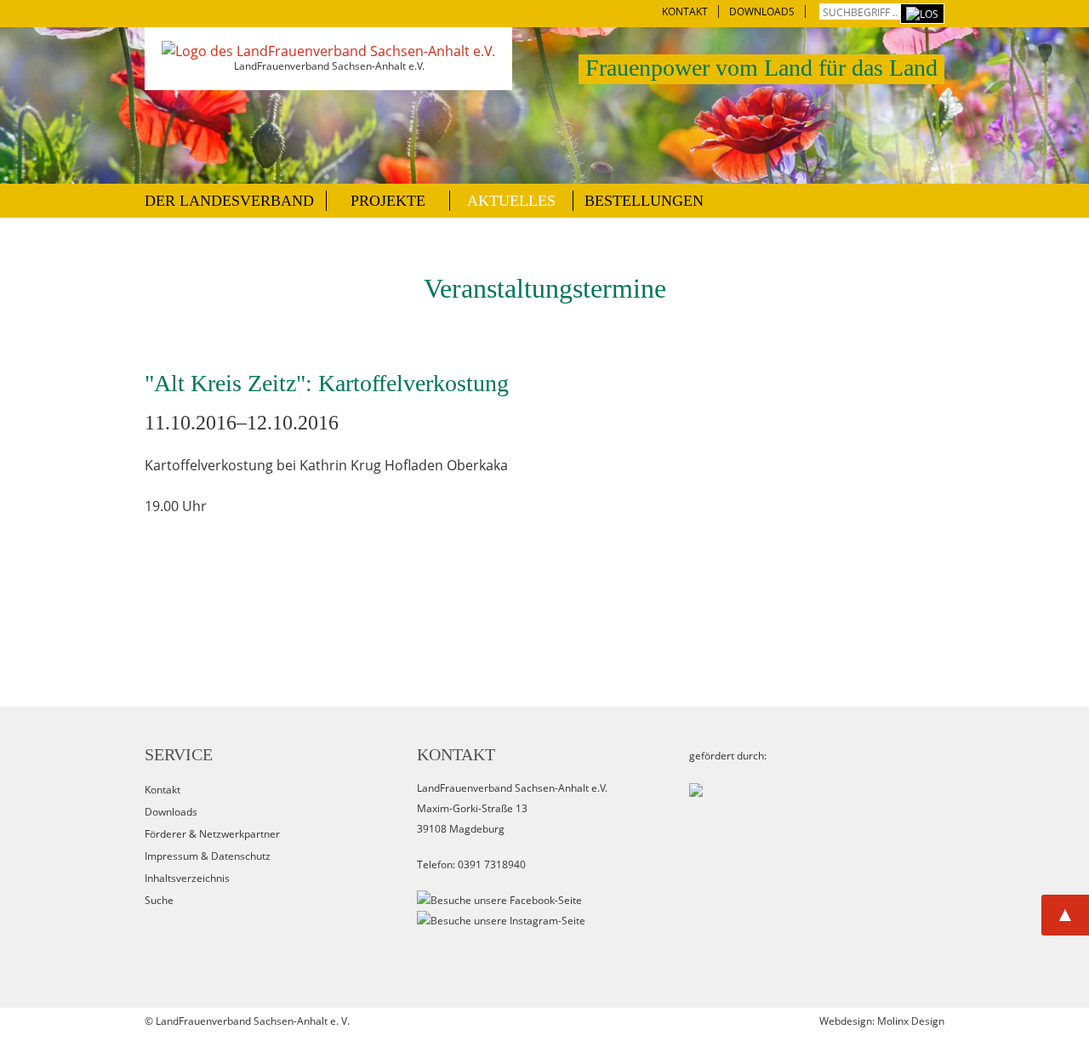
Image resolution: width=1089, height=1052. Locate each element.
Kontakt (162, 789)
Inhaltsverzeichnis (187, 878)
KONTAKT (685, 11)
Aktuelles (511, 200)
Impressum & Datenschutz (208, 856)
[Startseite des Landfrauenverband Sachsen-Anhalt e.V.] (328, 51)
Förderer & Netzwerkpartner (212, 834)
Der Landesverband (229, 200)
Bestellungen (644, 200)
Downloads (171, 812)
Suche (159, 900)
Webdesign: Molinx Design (881, 1021)
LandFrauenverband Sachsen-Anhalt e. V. (253, 1021)
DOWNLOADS (762, 11)
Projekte (388, 200)
